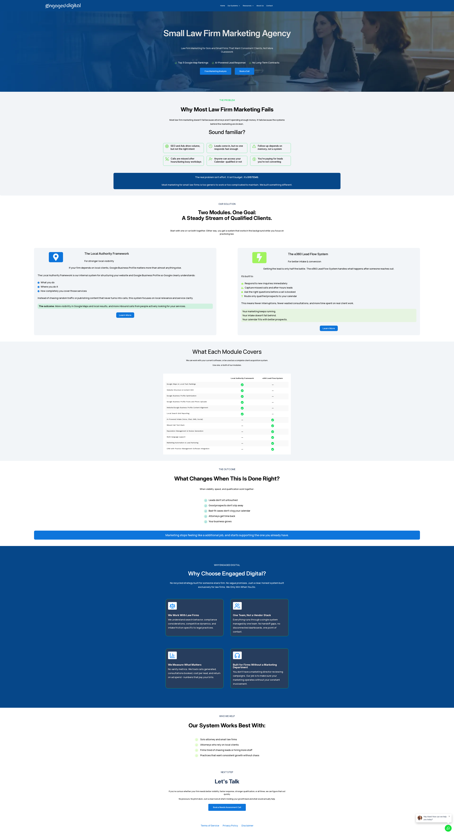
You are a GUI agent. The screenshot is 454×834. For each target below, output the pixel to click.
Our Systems (233, 5)
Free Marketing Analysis (216, 71)
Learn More (125, 315)
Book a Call (244, 71)
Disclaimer (247, 825)
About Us (260, 5)
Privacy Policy (230, 825)
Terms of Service (210, 825)
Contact (269, 5)
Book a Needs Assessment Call (227, 807)
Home (222, 5)
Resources (247, 5)
